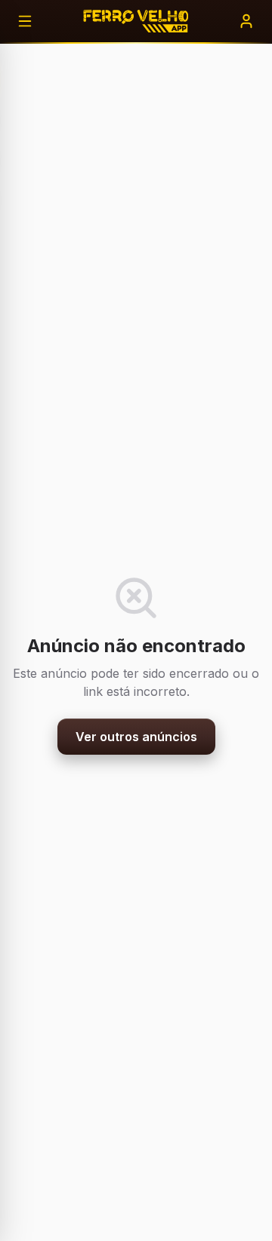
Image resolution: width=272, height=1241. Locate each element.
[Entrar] (246, 21)
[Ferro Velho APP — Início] (135, 21)
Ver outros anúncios (136, 736)
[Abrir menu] (25, 21)
